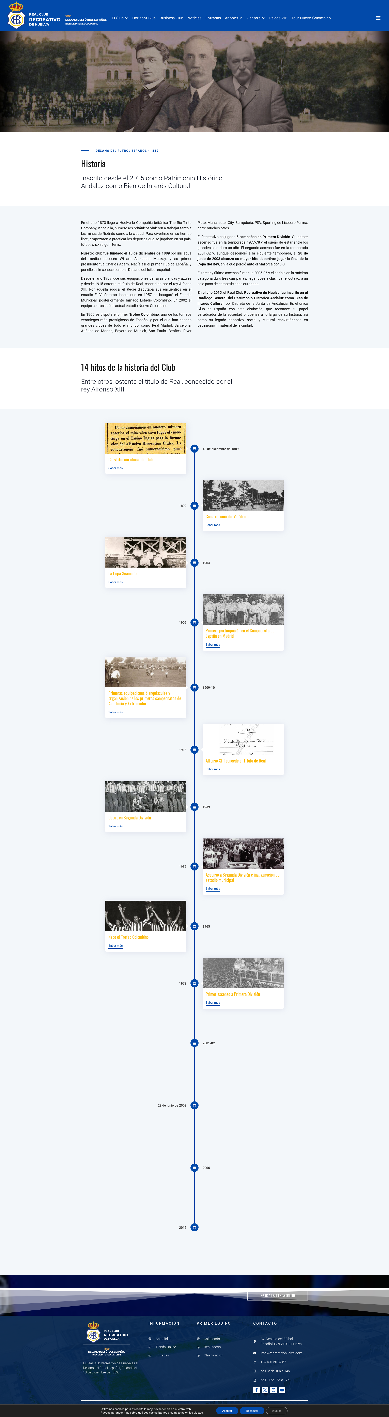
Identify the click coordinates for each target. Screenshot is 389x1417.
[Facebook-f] (256, 1390)
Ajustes (276, 1410)
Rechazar (252, 1410)
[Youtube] (282, 1390)
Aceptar (227, 1410)
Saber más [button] (115, 468)
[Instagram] (273, 1390)
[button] (120, 18)
